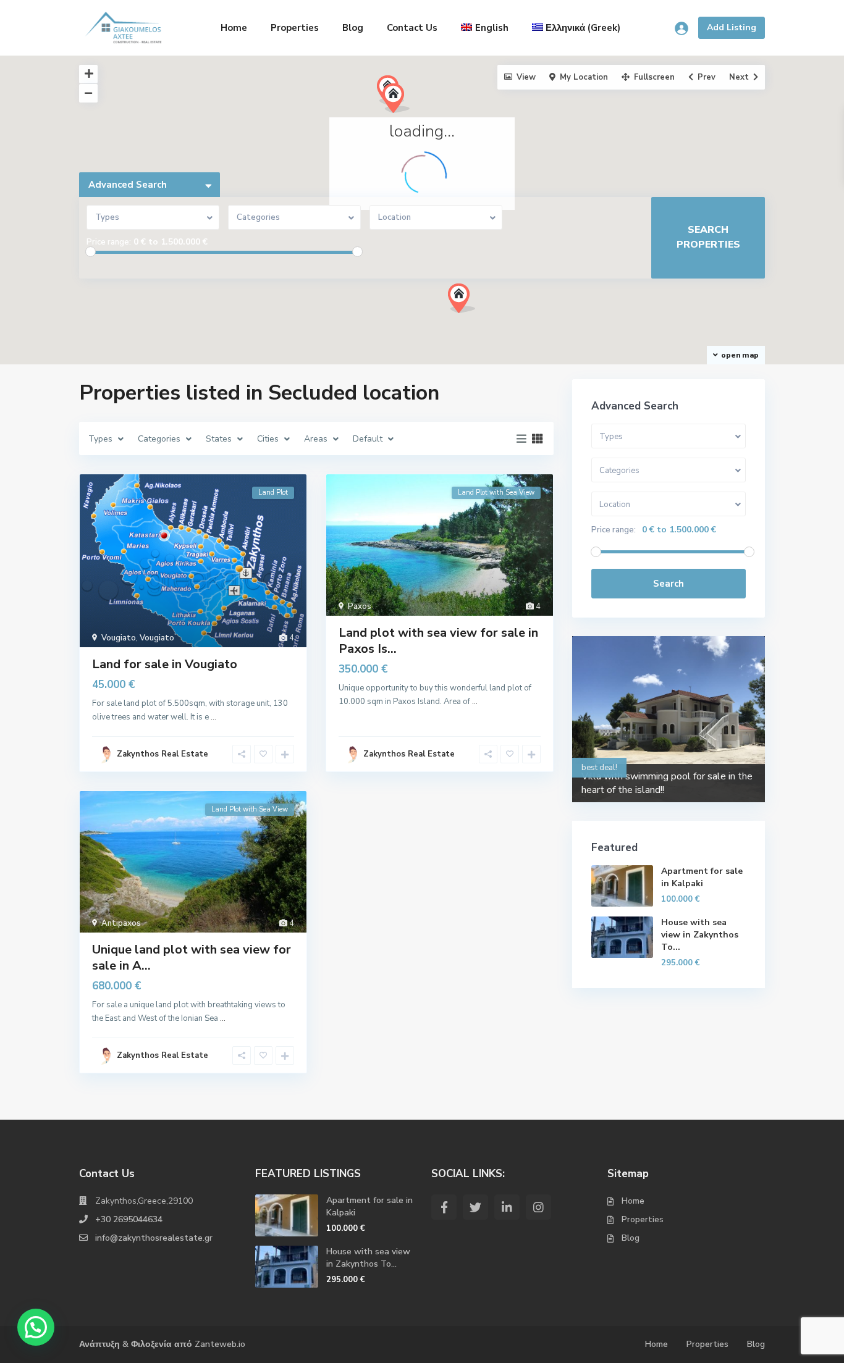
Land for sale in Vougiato (164, 664)
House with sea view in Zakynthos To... (699, 934)
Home (234, 28)
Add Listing (731, 27)
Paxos (359, 606)
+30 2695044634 (128, 1219)
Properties (295, 28)
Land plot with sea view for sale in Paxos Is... (438, 640)
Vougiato (118, 638)
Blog (352, 28)
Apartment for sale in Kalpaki (702, 877)
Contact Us (412, 28)
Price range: (109, 242)
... (213, 717)
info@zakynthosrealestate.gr (154, 1238)
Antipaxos (121, 923)
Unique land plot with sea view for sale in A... (191, 957)
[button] (466, 301)
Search (668, 583)
